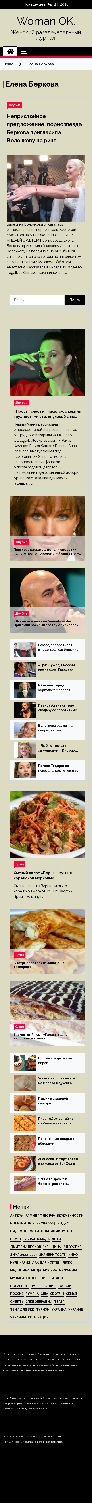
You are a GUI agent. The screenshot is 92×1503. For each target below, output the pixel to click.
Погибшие (19, 1286)
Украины (18, 1317)
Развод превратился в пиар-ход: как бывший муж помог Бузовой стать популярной (57, 647)
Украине (75, 1309)
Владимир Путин (56, 1231)
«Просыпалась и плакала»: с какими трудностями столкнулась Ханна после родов (47, 414)
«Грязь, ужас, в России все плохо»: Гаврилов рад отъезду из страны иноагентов (57, 667)
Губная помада (36, 1239)
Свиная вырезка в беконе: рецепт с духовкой (52, 1181)
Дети (56, 1239)
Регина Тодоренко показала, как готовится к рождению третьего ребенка (58, 768)
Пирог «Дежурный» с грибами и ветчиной (55, 1121)
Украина (59, 1309)
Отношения (36, 1278)
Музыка (17, 1278)
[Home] (10, 51)
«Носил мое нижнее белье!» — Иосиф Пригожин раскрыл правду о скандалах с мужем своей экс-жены (46, 623)
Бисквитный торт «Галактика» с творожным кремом (40, 1036)
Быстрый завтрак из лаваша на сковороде (39, 965)
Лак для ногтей (46, 1262)
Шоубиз (14, 105)
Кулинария (20, 1262)
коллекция (38, 1317)
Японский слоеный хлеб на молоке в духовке (57, 1081)
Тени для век (22, 1309)
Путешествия (43, 1286)
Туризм (43, 1309)
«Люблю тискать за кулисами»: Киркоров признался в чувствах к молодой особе (58, 748)
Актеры (17, 1215)
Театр (59, 1301)
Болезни (18, 1223)
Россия (17, 1294)
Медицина (19, 1270)
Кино (73, 1254)
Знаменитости (52, 1254)
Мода (36, 1270)
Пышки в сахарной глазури (53, 1101)
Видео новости (24, 1231)
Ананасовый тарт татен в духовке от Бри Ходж (58, 1161)
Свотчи (57, 1294)
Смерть (16, 1301)
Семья (71, 1294)
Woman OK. (46, 21)
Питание (57, 1278)
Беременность (70, 1215)
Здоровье (73, 1247)
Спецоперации (38, 1301)
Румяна (32, 1294)
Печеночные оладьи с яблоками (56, 1141)
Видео (63, 1223)
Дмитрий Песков (25, 1247)
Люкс (67, 1262)
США (44, 1294)
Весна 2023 (45, 1223)
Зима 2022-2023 (23, 1254)
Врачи (15, 1239)
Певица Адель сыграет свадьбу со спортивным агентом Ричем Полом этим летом (57, 708)
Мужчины (68, 1270)
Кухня (19, 864)
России (64, 1286)
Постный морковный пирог (55, 1060)
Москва (50, 1270)
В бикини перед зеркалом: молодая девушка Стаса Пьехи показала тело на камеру (56, 687)
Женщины (52, 1247)
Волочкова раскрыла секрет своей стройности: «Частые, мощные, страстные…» (57, 728)
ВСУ (31, 1223)
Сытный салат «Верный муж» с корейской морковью (43, 875)
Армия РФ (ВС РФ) (40, 1215)
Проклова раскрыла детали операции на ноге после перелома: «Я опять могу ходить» (46, 552)
